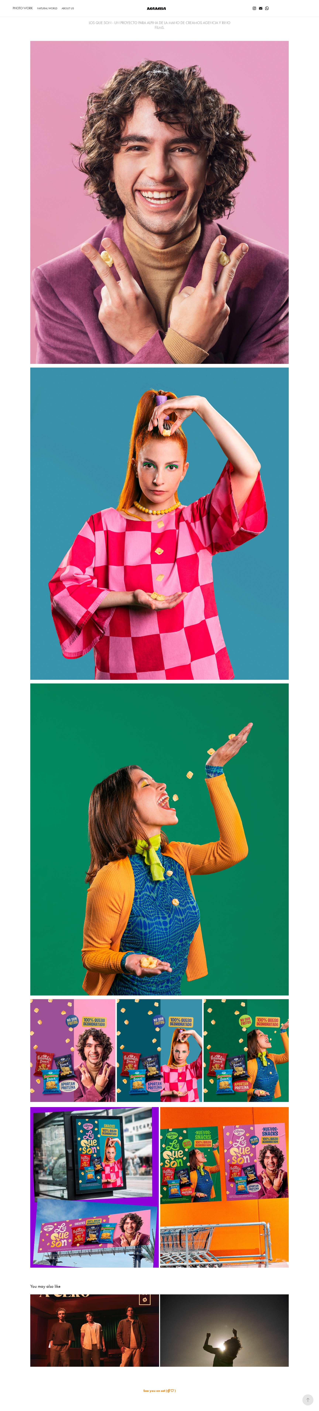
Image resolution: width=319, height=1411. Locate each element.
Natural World (47, 8)
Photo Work (23, 8)
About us (68, 8)
